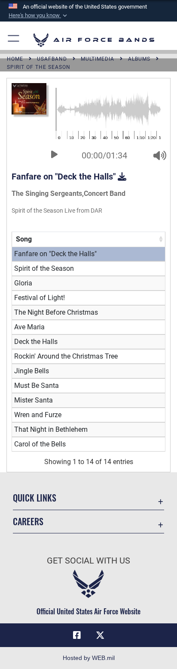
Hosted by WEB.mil (89, 657)
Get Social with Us (88, 561)
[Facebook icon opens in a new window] (76, 635)
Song (24, 239)
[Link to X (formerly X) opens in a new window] (100, 635)
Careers (28, 521)
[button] (39, 15)
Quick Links (34, 498)
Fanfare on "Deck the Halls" (65, 176)
